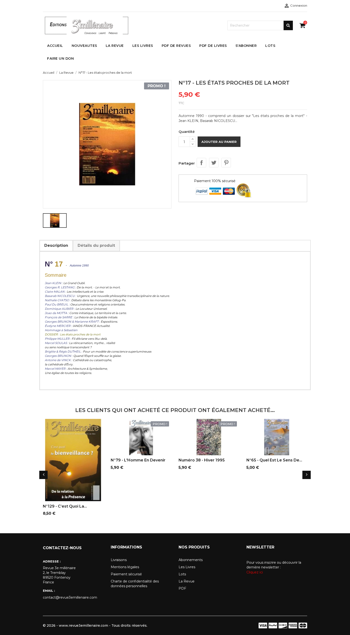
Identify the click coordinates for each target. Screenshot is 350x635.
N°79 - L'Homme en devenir (138, 460)
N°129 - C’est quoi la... (65, 506)
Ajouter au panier (219, 142)
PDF (182, 588)
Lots (182, 574)
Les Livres (187, 567)
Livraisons (119, 560)
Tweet (214, 162)
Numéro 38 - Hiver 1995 (202, 460)
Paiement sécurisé (126, 574)
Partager (201, 162)
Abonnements (191, 560)
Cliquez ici (254, 572)
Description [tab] (56, 245)
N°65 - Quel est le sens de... (274, 460)
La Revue (187, 581)
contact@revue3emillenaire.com (70, 597)
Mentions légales (125, 567)
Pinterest (226, 162)
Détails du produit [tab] (96, 245)
